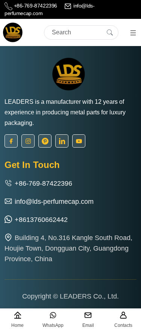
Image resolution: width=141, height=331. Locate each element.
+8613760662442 (41, 219)
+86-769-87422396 (35, 6)
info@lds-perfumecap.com (54, 201)
